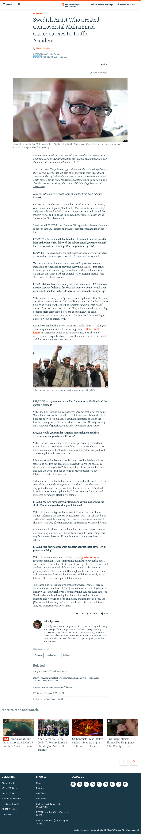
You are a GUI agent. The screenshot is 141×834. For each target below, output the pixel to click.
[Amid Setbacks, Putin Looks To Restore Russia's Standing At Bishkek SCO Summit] (53, 727)
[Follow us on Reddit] (79, 784)
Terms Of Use (8, 794)
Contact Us (7, 814)
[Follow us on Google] (92, 784)
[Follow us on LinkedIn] (112, 784)
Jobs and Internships (11, 799)
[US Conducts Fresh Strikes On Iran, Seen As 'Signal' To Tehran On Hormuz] (87, 727)
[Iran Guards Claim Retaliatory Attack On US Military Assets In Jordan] (18, 727)
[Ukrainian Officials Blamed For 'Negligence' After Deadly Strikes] (122, 727)
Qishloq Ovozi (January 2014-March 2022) (49, 805)
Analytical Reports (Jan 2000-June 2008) (52, 822)
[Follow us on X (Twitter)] (99, 784)
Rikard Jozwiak (43, 48)
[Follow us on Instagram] (86, 784)
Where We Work (9, 788)
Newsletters (42, 794)
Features (38, 14)
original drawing (87, 557)
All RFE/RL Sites (9, 809)
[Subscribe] (125, 784)
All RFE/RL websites (126, 5)
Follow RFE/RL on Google (102, 5)
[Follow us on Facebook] (105, 784)
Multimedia (41, 799)
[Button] (104, 65)
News (38, 783)
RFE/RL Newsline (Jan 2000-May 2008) (52, 813)
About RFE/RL (8, 783)
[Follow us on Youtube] (73, 784)
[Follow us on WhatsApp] (118, 784)
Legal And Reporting (11, 804)
